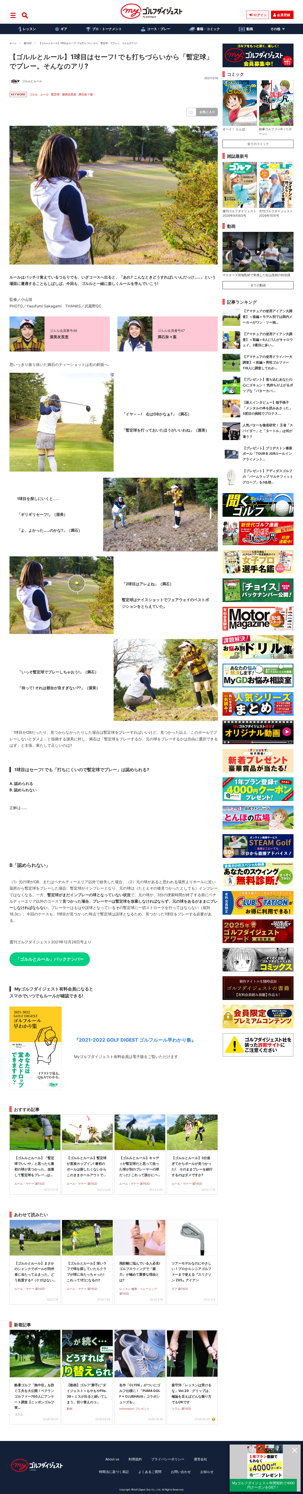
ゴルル (33, 94)
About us (112, 1459)
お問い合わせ (181, 1472)
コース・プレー (158, 29)
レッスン (29, 29)
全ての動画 (258, 285)
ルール (44, 94)
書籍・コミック (208, 29)
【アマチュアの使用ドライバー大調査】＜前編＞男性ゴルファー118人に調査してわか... (267, 362)
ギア (64, 29)
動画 (249, 29)
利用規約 (135, 1459)
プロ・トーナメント (107, 29)
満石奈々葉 (86, 94)
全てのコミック (258, 144)
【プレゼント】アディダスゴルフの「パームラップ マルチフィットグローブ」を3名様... (268, 476)
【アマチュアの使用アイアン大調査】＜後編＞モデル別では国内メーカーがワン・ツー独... (267, 316)
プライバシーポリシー (167, 1459)
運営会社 (200, 1459)
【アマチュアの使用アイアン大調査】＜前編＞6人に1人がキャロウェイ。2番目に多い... (268, 339)
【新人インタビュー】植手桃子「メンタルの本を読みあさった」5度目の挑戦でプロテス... (267, 408)
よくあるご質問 (149, 1472)
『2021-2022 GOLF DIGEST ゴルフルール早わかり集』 (135, 1040)
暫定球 (55, 94)
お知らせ (207, 1472)
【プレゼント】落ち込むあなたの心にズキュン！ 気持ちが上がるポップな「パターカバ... (268, 385)
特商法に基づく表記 (114, 1472)
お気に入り (207, 112)
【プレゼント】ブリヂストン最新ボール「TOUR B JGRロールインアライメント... (267, 453)
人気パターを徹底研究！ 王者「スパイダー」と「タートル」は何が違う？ (268, 430)
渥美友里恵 (69, 94)
